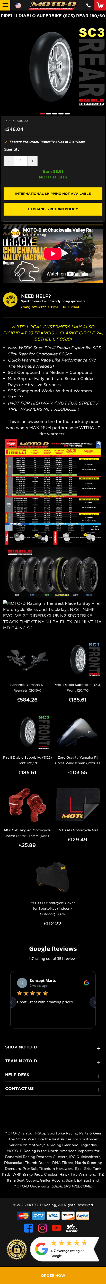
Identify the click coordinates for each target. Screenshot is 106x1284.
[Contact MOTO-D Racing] (88, 5)
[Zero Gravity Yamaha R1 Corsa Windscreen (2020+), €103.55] (77, 732)
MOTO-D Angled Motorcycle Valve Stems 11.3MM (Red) (27, 833)
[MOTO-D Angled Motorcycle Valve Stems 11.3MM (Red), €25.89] (27, 805)
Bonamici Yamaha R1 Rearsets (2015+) (27, 687)
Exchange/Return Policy (53, 209)
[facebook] (28, 1228)
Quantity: (12, 149)
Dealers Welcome (72, 1186)
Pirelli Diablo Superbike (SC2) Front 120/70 (27, 760)
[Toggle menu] (5, 5)
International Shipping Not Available (53, 194)
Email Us (58, 307)
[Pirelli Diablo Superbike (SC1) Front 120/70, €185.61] (77, 659)
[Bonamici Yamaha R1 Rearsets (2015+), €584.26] (27, 659)
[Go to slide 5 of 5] (65, 113)
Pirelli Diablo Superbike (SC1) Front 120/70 (78, 687)
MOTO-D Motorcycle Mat (77, 830)
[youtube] (56, 1228)
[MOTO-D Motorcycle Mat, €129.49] (77, 805)
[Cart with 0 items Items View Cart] (101, 5)
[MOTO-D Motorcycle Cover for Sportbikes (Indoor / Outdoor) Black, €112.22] (52, 878)
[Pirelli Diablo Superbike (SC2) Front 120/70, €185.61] (27, 732)
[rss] (72, 1228)
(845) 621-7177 (33, 307)
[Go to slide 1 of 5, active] (41, 113)
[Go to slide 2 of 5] (47, 113)
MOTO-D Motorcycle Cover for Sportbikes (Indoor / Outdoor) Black (52, 908)
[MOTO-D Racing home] (53, 5)
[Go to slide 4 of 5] (59, 113)
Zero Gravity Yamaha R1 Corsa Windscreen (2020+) (77, 760)
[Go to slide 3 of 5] (53, 113)
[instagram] (42, 1228)
